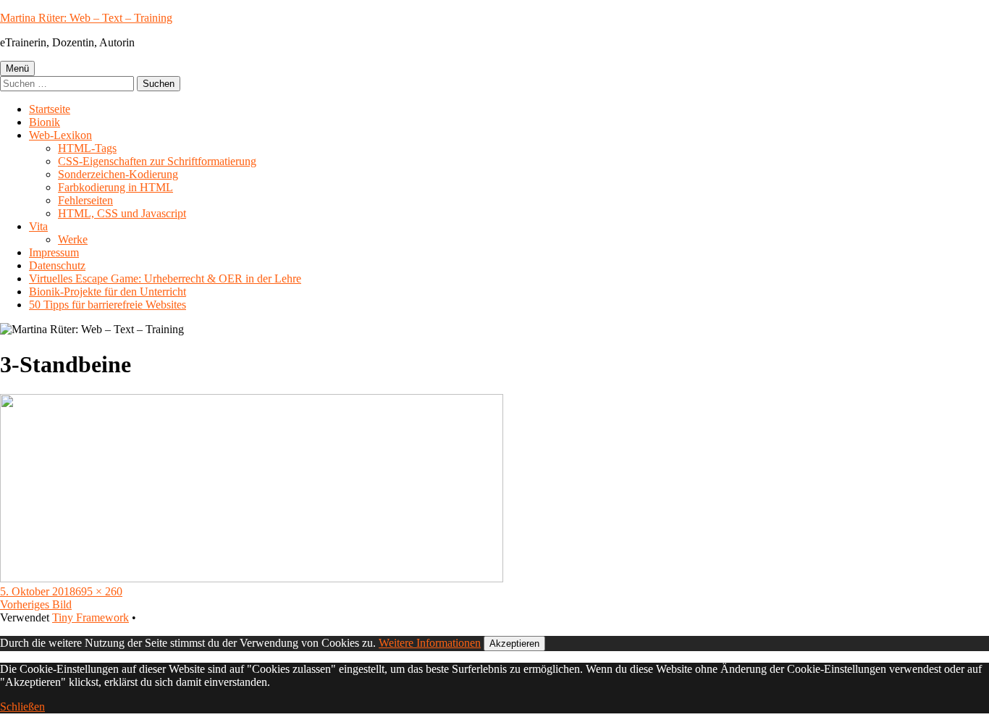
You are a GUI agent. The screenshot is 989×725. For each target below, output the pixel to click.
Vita (38, 226)
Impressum (54, 252)
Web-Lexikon (60, 135)
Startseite (49, 109)
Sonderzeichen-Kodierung (118, 174)
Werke (73, 239)
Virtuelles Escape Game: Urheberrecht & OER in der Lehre (165, 278)
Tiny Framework (90, 617)
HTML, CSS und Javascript (122, 213)
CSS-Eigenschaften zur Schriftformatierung (157, 161)
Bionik (44, 122)
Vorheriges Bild (36, 604)
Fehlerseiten (85, 200)
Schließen (22, 706)
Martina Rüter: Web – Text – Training (86, 18)
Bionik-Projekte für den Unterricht (107, 291)
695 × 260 (98, 591)
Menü (17, 68)
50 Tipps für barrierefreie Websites (107, 304)
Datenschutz (57, 265)
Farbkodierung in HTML (115, 187)
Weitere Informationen (430, 643)
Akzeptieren (514, 643)
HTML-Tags (87, 148)
